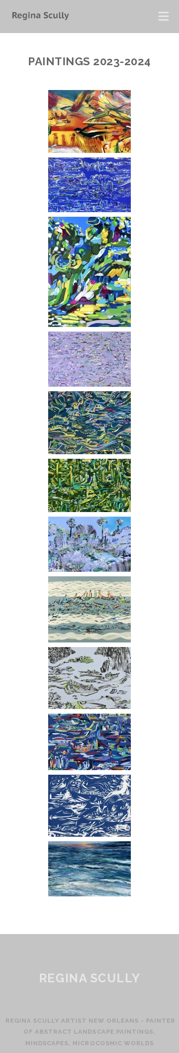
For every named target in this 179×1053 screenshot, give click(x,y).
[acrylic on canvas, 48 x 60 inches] (89, 640)
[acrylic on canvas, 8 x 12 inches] (89, 569)
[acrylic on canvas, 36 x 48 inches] (89, 706)
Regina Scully (89, 978)
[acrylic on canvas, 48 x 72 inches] (89, 209)
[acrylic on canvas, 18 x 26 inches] (89, 767)
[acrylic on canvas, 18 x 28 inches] (89, 509)
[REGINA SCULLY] (40, 16)
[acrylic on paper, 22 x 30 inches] (89, 451)
